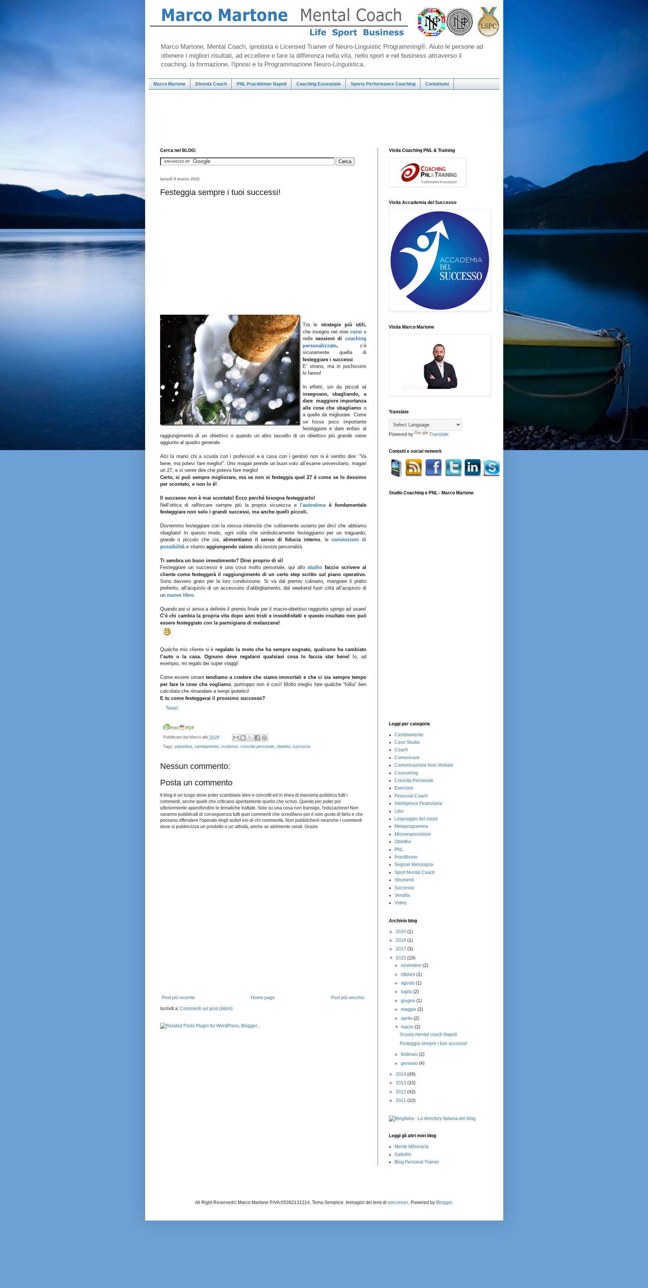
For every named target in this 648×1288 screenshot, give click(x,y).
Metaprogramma (411, 826)
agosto (408, 983)
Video (400, 902)
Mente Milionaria (411, 1146)
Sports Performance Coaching (383, 84)
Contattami (437, 84)
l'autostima (313, 505)
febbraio (410, 1054)
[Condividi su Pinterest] (264, 738)
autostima (183, 746)
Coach (401, 749)
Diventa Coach (211, 84)
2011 (401, 1100)
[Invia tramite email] (236, 738)
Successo (404, 887)
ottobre (408, 974)
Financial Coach (411, 796)
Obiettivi (402, 841)
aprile (407, 1018)
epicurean (398, 1202)
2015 (401, 958)
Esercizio (403, 788)
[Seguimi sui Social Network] (445, 475)
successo (301, 746)
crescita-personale (257, 746)
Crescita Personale (414, 780)
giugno (408, 1000)
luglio (407, 991)
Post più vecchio (347, 997)
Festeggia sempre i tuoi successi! (433, 1043)
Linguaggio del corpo (416, 818)
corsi (356, 332)
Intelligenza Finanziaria (418, 803)
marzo (408, 1027)
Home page (263, 997)
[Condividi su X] (250, 738)
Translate (438, 434)
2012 (401, 1091)
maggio (409, 1009)
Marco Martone (169, 84)
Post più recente (178, 997)
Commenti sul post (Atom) (206, 1008)
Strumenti (404, 880)
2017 (401, 949)
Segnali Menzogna (413, 864)
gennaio (410, 1063)
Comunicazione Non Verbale (423, 765)
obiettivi (283, 746)
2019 (401, 940)
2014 (401, 1074)
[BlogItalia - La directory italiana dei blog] (432, 1118)
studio (315, 567)
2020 (401, 931)
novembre (412, 965)
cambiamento (206, 746)
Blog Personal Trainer (416, 1162)
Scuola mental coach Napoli (428, 1034)
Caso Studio (407, 742)
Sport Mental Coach (414, 872)
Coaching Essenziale (318, 84)
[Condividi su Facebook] (257, 738)
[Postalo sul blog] (243, 738)
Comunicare (407, 757)
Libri (399, 811)
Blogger (444, 1202)
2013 (401, 1082)
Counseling (406, 773)
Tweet (172, 708)
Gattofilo (402, 1154)
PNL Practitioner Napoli (261, 84)
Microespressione (412, 834)
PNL (399, 849)
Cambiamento (408, 734)
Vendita (402, 895)
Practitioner (406, 857)
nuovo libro (180, 595)
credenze (229, 746)
